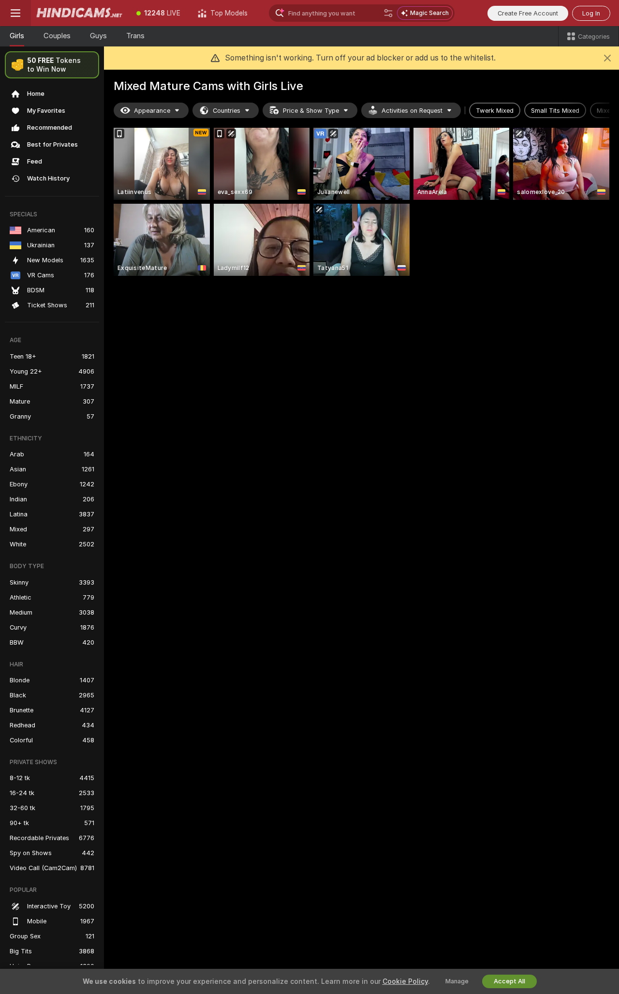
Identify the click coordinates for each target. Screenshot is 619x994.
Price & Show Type (311, 110)
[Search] (388, 13)
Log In (591, 13)
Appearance (152, 110)
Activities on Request (412, 110)
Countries (226, 110)
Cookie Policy (405, 981)
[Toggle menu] (15, 13)
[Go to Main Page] (79, 13)
